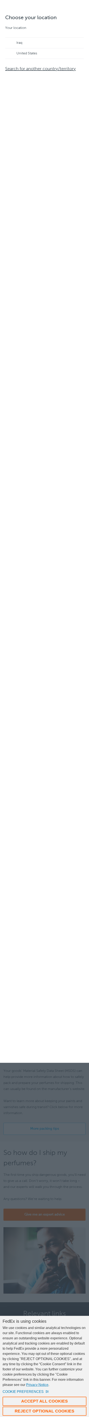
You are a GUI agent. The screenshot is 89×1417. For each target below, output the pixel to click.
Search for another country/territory (40, 69)
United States (26, 53)
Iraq (19, 43)
